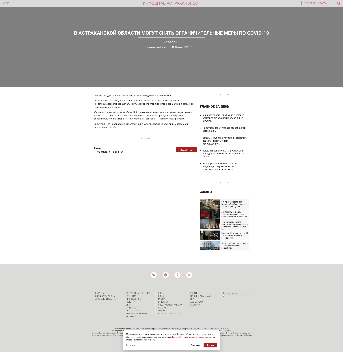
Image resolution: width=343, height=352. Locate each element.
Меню (6, 3)
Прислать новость (316, 3)
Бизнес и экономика (136, 314)
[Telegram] (198, 149)
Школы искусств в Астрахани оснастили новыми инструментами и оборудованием (224, 140)
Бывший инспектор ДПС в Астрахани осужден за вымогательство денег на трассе (223, 153)
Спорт (129, 305)
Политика (131, 296)
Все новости (132, 317)
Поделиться (186, 150)
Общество (131, 308)
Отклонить (196, 345)
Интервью (163, 302)
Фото (160, 293)
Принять (210, 345)
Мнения (162, 299)
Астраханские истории (138, 293)
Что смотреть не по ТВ (169, 314)
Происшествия (133, 299)
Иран (192, 299)
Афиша (161, 311)
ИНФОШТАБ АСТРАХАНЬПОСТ (171, 3)
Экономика (132, 311)
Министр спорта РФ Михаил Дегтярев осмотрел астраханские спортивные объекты (223, 118)
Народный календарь (201, 296)
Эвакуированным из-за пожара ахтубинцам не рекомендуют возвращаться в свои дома (219, 166)
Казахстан (195, 305)
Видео (161, 296)
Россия (194, 293)
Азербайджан (197, 302)
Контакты (99, 293)
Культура (130, 302)
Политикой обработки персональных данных (191, 337)
